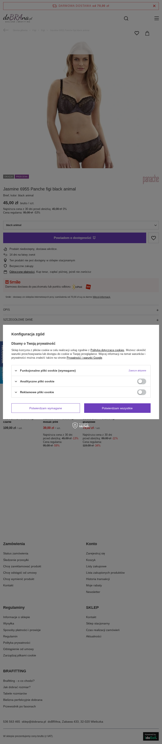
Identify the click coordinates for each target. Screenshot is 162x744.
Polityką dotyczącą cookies (107, 350)
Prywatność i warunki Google (84, 357)
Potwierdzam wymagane (45, 408)
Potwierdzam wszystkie (117, 408)
